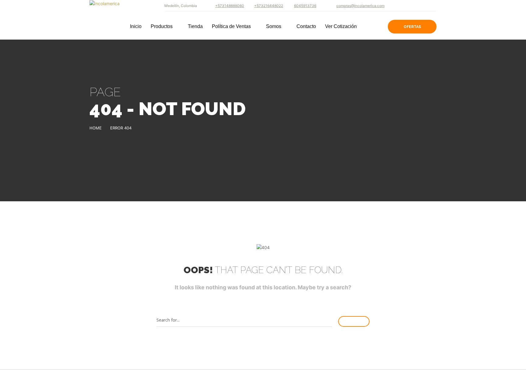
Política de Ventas (231, 26)
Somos (273, 26)
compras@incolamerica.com (360, 5)
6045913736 (305, 5)
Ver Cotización (341, 26)
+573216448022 (268, 5)
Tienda (195, 26)
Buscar (353, 321)
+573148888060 (229, 5)
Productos (162, 26)
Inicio (136, 26)
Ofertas (412, 27)
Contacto (306, 26)
